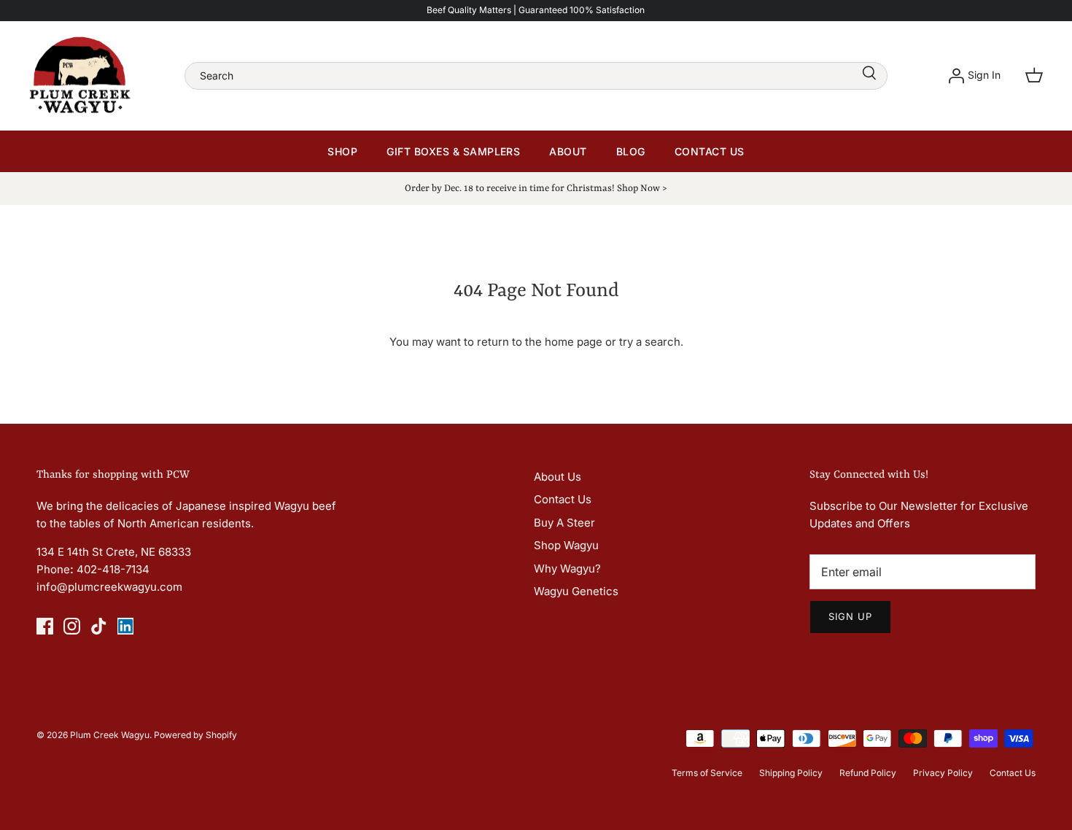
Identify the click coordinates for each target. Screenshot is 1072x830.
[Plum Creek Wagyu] (80, 76)
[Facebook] (44, 626)
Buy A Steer (564, 523)
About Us (557, 477)
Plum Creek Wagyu (109, 734)
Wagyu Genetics (576, 591)
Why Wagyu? (567, 568)
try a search (649, 342)
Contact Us (710, 151)
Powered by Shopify (195, 734)
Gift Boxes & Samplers (453, 151)
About (567, 151)
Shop (342, 151)
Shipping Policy (791, 772)
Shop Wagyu (566, 545)
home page (573, 342)
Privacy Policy (943, 772)
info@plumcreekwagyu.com (109, 587)
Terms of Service (707, 772)
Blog (630, 151)
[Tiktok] (98, 626)
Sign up (850, 616)
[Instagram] (71, 626)
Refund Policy (867, 772)
